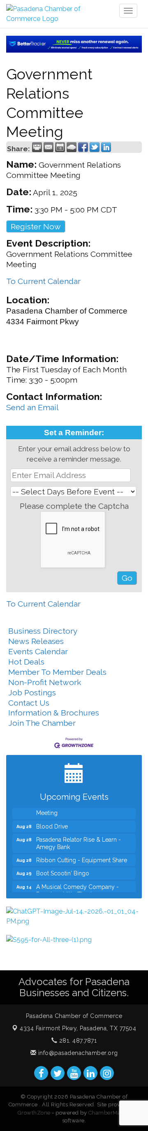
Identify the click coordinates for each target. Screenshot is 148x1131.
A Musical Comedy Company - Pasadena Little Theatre (77, 887)
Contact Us (28, 702)
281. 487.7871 (77, 1040)
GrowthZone (34, 1113)
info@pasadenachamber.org (77, 1053)
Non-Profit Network (44, 682)
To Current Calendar (43, 281)
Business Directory (42, 630)
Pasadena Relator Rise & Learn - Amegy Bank (78, 840)
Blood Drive (52, 823)
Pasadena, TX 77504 (78, 1028)
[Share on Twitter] (94, 147)
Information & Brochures (53, 712)
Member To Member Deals (57, 671)
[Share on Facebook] (83, 147)
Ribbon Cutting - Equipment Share (81, 857)
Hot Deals (26, 661)
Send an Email (32, 407)
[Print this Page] (37, 147)
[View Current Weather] (71, 147)
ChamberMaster (109, 1113)
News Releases (36, 641)
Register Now (36, 226)
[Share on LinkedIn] (106, 147)
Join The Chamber (42, 722)
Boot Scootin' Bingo (62, 870)
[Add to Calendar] (60, 147)
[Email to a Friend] (48, 147)
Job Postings (32, 692)
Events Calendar (38, 651)
